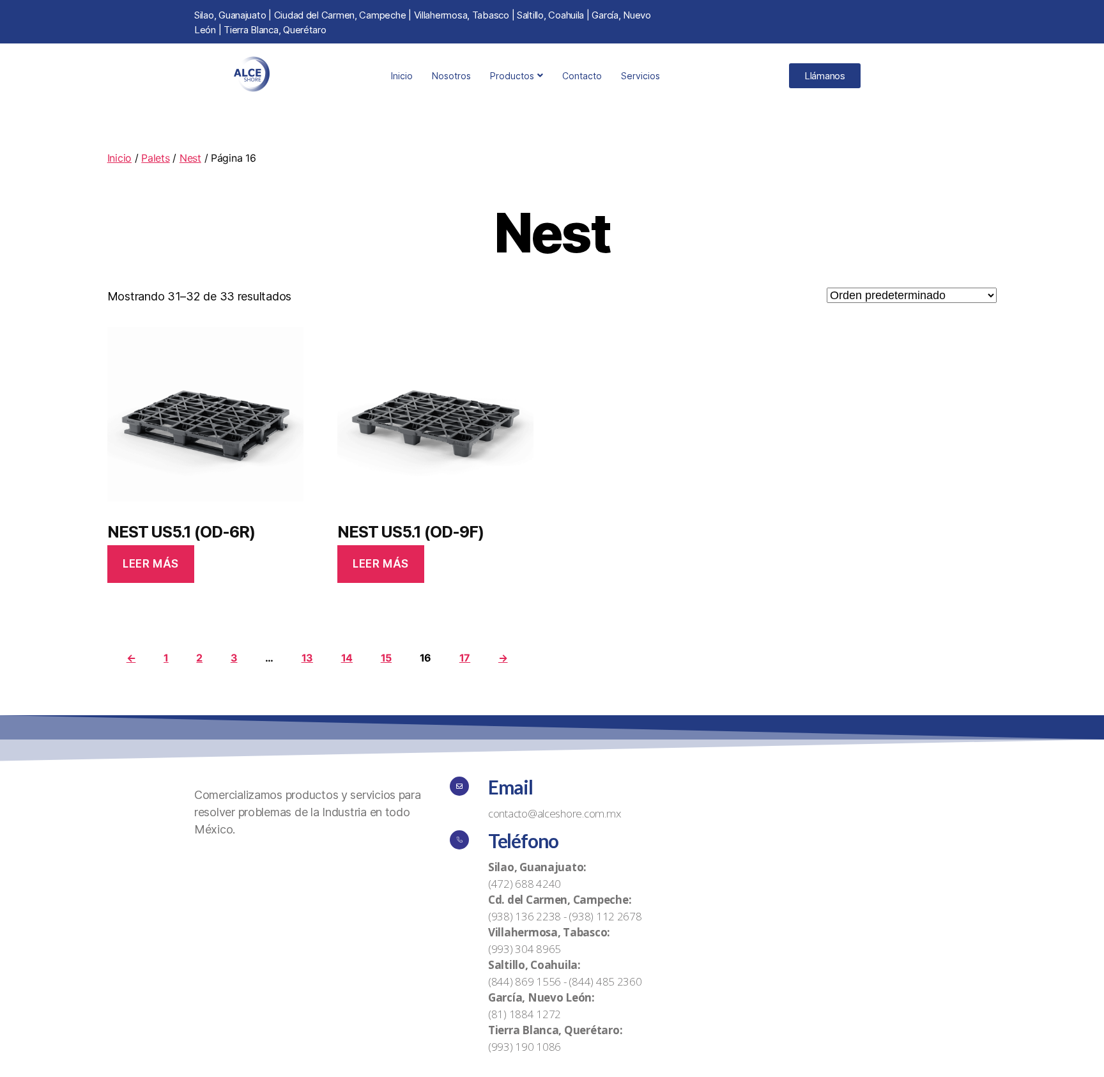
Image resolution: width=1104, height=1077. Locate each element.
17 (464, 657)
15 (386, 657)
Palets (155, 157)
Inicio (402, 75)
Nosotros (451, 75)
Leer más (151, 563)
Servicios (640, 75)
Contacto (582, 75)
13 (307, 657)
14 (347, 657)
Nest (190, 157)
